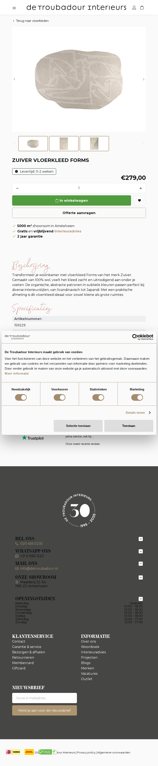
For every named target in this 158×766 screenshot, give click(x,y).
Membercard (23, 663)
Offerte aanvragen (79, 213)
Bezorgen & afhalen (28, 652)
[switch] (59, 397)
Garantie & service (26, 647)
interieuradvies (67, 231)
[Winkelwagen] (142, 7)
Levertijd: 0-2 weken (36, 171)
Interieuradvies (93, 652)
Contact (18, 641)
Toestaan (128, 426)
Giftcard (19, 668)
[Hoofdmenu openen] (14, 8)
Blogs (85, 663)
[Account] (134, 7)
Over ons (88, 641)
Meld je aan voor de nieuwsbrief (44, 710)
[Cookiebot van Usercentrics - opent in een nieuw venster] (135, 337)
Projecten (89, 657)
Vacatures (89, 674)
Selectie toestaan (78, 426)
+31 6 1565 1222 (32, 556)
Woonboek (90, 647)
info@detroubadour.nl (39, 568)
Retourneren (23, 657)
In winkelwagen (74, 201)
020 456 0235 (31, 544)
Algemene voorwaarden (113, 752)
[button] (14, 79)
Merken (87, 668)
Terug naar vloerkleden (32, 21)
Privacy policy (86, 752)
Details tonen (135, 412)
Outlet (86, 679)
